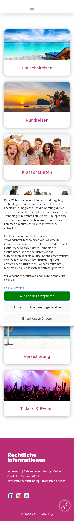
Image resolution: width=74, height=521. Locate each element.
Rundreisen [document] (37, 120)
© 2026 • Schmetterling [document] (37, 514)
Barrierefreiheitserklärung (23, 481)
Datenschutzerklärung (37, 471)
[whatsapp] (26, 497)
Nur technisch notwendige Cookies (37, 307)
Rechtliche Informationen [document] (26, 458)
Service (25, 476)
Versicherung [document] (37, 356)
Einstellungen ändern (37, 318)
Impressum (14, 471)
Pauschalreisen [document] (37, 68)
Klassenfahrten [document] (37, 172)
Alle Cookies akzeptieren (37, 296)
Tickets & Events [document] (37, 408)
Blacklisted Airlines (53, 481)
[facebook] (11, 497)
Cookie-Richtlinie (14, 288)
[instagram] (19, 497)
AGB (34, 476)
